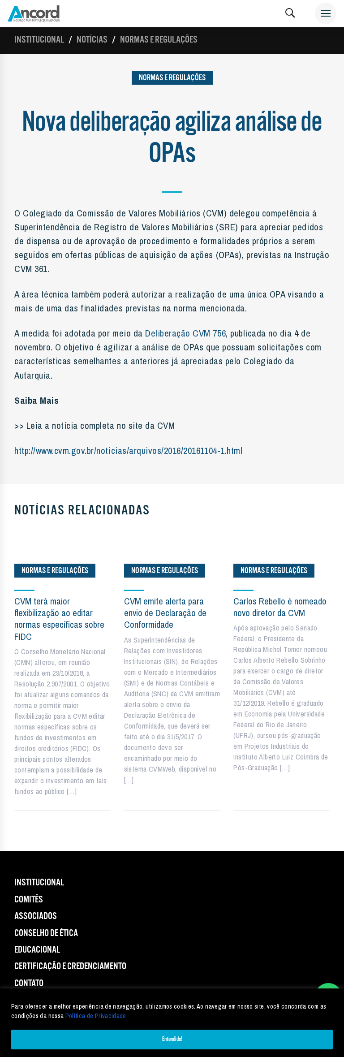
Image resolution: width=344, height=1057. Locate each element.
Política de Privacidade (95, 1016)
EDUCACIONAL (37, 950)
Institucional (39, 40)
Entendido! (172, 1039)
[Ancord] (34, 13)
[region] (172, 1022)
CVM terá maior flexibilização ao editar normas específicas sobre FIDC (59, 619)
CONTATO (28, 983)
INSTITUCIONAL (39, 883)
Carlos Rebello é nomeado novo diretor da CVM (280, 607)
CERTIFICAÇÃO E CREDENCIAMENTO (70, 966)
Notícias (92, 40)
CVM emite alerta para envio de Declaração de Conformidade (165, 613)
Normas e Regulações (159, 40)
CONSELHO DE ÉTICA (46, 933)
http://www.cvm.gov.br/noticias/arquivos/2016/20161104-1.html (128, 450)
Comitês (28, 900)
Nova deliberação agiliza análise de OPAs (172, 138)
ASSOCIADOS (35, 916)
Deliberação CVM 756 (185, 333)
